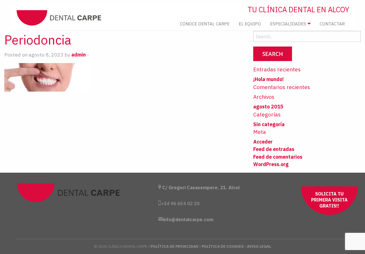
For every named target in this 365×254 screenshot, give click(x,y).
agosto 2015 (268, 106)
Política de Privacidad (174, 246)
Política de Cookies (223, 246)
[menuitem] (204, 24)
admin (78, 54)
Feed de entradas (273, 149)
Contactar (332, 24)
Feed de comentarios (277, 157)
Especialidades (288, 24)
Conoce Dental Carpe (205, 24)
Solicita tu (329, 200)
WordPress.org (271, 164)
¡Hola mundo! (268, 79)
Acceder (263, 141)
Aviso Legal (259, 246)
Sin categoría (269, 124)
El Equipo (250, 24)
